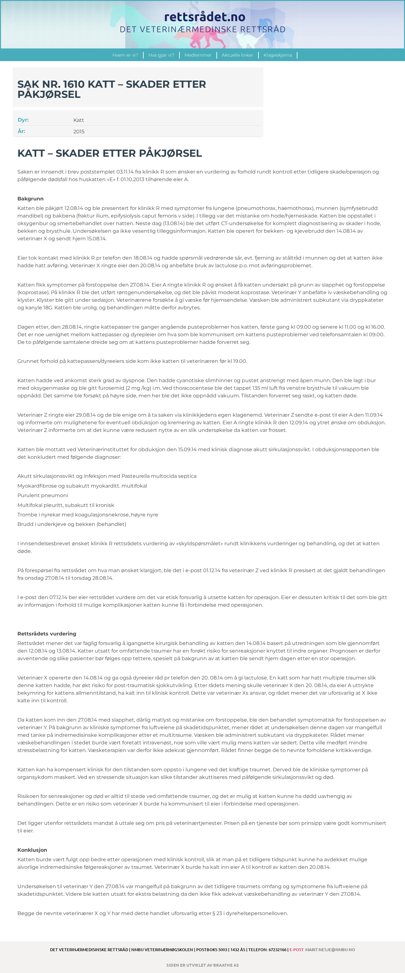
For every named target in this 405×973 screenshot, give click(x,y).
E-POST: (322, 949)
